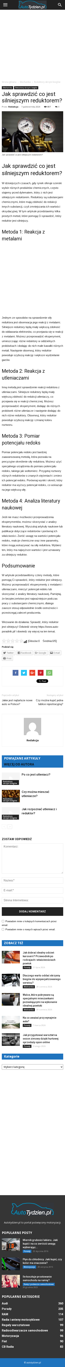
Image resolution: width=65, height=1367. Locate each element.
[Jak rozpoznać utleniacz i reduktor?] (11, 813)
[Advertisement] (32, 44)
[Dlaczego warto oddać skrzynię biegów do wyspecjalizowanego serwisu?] (11, 980)
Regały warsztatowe (16, 1325)
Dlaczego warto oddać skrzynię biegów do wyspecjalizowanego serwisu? (42, 979)
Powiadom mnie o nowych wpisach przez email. (30, 929)
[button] (60, 5)
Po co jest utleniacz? (36, 774)
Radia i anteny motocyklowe (21, 1319)
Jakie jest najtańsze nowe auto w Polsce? (17, 702)
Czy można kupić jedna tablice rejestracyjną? (49, 702)
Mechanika (7, 87)
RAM (5, 1314)
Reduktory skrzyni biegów (26, 87)
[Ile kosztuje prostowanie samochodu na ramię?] (11, 1281)
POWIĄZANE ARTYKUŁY (22, 758)
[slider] (12, 641)
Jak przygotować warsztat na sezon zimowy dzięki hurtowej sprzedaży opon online (40, 1039)
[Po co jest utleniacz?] (11, 778)
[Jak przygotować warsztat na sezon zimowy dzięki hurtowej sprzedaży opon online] (11, 1039)
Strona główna (9, 81)
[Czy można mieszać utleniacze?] (11, 796)
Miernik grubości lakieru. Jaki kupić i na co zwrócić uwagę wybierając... (40, 1244)
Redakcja (13, 106)
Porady (27, 967)
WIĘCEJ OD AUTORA (19, 764)
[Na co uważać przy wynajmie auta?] (11, 1022)
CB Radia (8, 1346)
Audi (5, 1303)
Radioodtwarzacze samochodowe (25, 1330)
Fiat (4, 1341)
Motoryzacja (29, 1267)
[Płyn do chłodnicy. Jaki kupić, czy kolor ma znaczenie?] (11, 1264)
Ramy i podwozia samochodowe (39, 1284)
